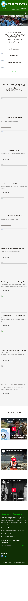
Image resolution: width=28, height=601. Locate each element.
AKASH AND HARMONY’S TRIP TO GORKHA (14, 350)
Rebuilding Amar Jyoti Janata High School (14, 282)
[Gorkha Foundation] (14, 4)
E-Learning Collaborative (14, 117)
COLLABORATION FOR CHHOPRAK (14, 315)
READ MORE (6, 126)
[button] (2, 18)
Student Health (14, 150)
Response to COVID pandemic (14, 184)
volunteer (23, 8)
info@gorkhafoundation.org (9, 536)
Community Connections (14, 215)
